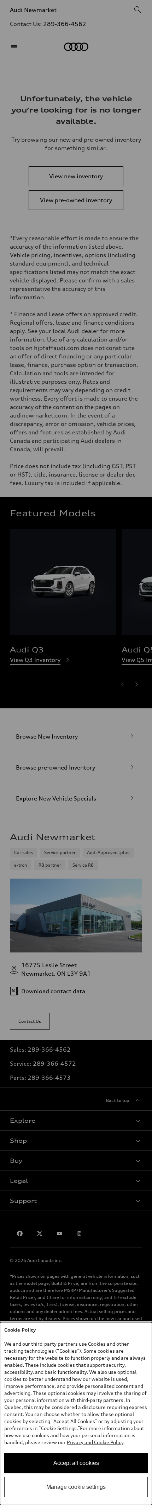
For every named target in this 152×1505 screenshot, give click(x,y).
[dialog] (76, 1413)
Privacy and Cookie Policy (95, 1442)
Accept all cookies (76, 1463)
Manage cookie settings (76, 1487)
